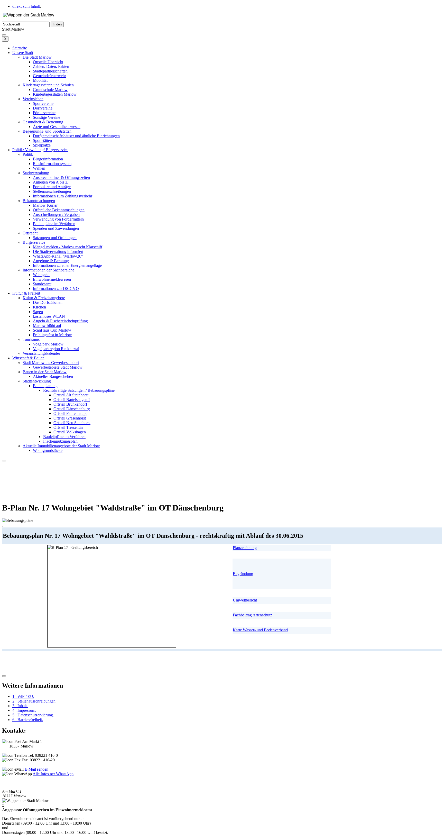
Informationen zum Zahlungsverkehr (62, 196)
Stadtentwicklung (37, 381)
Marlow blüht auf (47, 325)
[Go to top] (4, 676)
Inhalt (20, 706)
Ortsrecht (30, 233)
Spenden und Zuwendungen (56, 228)
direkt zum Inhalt (26, 6)
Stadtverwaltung (36, 173)
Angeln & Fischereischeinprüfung (60, 321)
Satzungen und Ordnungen (55, 237)
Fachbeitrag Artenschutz (252, 615)
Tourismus (31, 339)
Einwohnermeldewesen (52, 279)
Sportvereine (43, 103)
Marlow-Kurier (45, 205)
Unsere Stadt (22, 52)
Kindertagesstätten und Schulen (48, 85)
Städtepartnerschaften (50, 71)
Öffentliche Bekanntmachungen (59, 210)
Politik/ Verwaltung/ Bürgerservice (40, 150)
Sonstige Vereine (46, 117)
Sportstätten (42, 140)
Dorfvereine (42, 108)
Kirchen (39, 307)
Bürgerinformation (48, 159)
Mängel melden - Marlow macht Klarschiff (67, 247)
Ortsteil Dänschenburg (71, 409)
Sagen (38, 311)
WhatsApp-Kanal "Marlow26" (58, 256)
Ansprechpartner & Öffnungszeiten (61, 177)
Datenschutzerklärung (33, 715)
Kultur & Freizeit (26, 293)
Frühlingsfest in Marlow (52, 335)
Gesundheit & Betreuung (43, 122)
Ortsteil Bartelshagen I (71, 399)
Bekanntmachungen (39, 200)
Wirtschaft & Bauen (28, 358)
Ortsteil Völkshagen (69, 432)
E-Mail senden (36, 769)
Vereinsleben (33, 99)
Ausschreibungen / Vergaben (56, 214)
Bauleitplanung (45, 386)
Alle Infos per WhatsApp (53, 774)
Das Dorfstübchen (47, 302)
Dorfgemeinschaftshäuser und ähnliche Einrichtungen (76, 136)
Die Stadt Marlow (37, 57)
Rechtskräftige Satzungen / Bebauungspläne (79, 390)
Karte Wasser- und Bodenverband (260, 630)
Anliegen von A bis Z (50, 182)
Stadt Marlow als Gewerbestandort (51, 362)
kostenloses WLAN (49, 316)
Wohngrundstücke (47, 450)
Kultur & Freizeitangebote (44, 298)
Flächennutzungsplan (60, 441)
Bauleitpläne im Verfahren (54, 224)
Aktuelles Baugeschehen (53, 376)
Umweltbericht (245, 600)
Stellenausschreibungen (52, 191)
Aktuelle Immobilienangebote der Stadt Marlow (61, 446)
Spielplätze (42, 145)
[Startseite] (28, 15)
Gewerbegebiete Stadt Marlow (57, 367)
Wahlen (39, 168)
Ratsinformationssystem (52, 163)
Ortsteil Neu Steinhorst (71, 423)
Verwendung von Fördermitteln (58, 219)
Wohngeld (41, 274)
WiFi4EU (23, 696)
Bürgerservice (34, 242)
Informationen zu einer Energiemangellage (67, 265)
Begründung (243, 573)
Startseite (19, 48)
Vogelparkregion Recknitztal (56, 348)
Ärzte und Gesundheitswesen (56, 126)
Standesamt (42, 284)
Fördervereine (44, 113)
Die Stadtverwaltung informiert (58, 251)
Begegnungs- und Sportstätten (47, 131)
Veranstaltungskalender (41, 353)
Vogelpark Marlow (48, 344)
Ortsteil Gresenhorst (69, 418)
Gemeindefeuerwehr (49, 76)
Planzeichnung (245, 547)
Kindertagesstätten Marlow (55, 94)
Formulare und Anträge (52, 187)
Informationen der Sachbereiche (48, 270)
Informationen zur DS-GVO (56, 288)
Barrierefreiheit (27, 719)
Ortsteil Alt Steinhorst (70, 395)
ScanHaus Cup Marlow (52, 330)
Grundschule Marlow (50, 89)
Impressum (24, 710)
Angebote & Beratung (51, 261)
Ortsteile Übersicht (48, 62)
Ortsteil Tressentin (68, 427)
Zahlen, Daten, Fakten (51, 66)
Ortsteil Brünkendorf (70, 404)
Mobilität (40, 80)
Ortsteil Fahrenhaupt (70, 413)
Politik (28, 154)
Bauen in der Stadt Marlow (45, 372)
